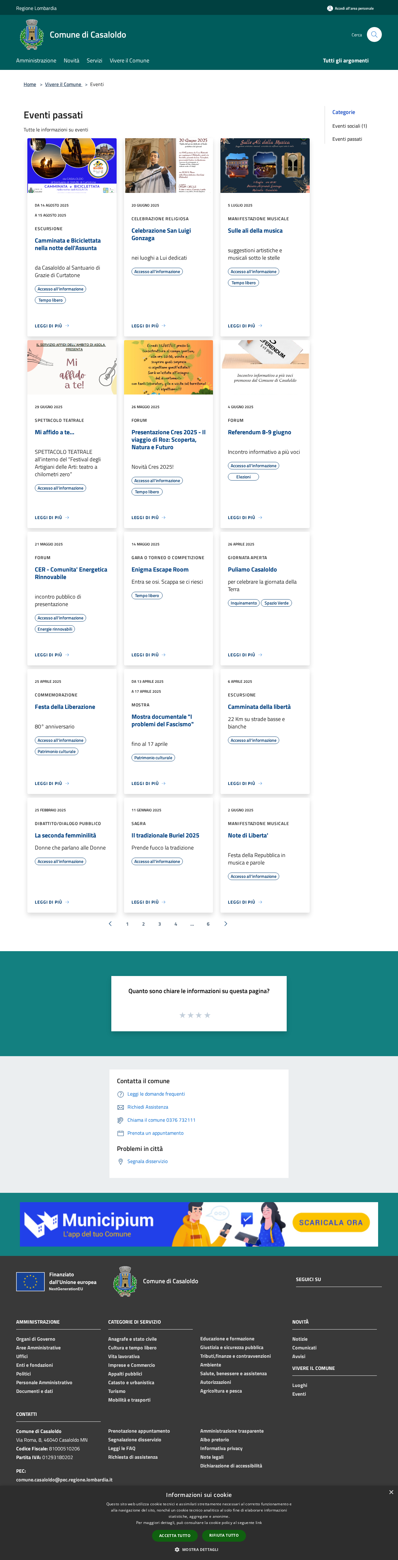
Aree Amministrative (38, 1347)
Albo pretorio (214, 1439)
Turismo (117, 1391)
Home (30, 84)
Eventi (299, 1394)
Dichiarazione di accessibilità (231, 1465)
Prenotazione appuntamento (139, 1431)
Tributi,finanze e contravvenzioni (235, 1356)
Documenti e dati (34, 1391)
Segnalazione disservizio (134, 1439)
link (259, 1522)
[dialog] (199, 1523)
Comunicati (304, 1347)
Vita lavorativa (124, 1356)
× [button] (391, 1492)
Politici (23, 1373)
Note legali (212, 1457)
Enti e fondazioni (34, 1365)
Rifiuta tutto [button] (224, 1535)
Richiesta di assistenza (133, 1457)
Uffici (22, 1356)
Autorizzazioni (215, 1382)
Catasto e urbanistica (131, 1382)
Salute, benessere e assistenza (233, 1373)
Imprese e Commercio (131, 1365)
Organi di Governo (35, 1339)
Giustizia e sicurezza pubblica (231, 1347)
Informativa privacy (221, 1448)
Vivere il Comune (63, 84)
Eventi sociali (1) (349, 126)
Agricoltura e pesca (221, 1390)
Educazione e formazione (227, 1338)
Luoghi (299, 1385)
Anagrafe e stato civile (132, 1339)
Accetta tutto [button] (175, 1535)
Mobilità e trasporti (129, 1399)
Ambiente (210, 1364)
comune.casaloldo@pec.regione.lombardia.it (64, 1479)
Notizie (300, 1339)
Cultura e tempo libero (132, 1347)
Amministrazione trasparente (232, 1431)
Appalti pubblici (125, 1373)
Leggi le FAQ (121, 1448)
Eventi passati (347, 139)
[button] (198, 1549)
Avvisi (298, 1356)
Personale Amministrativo (44, 1382)
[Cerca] (374, 34)
